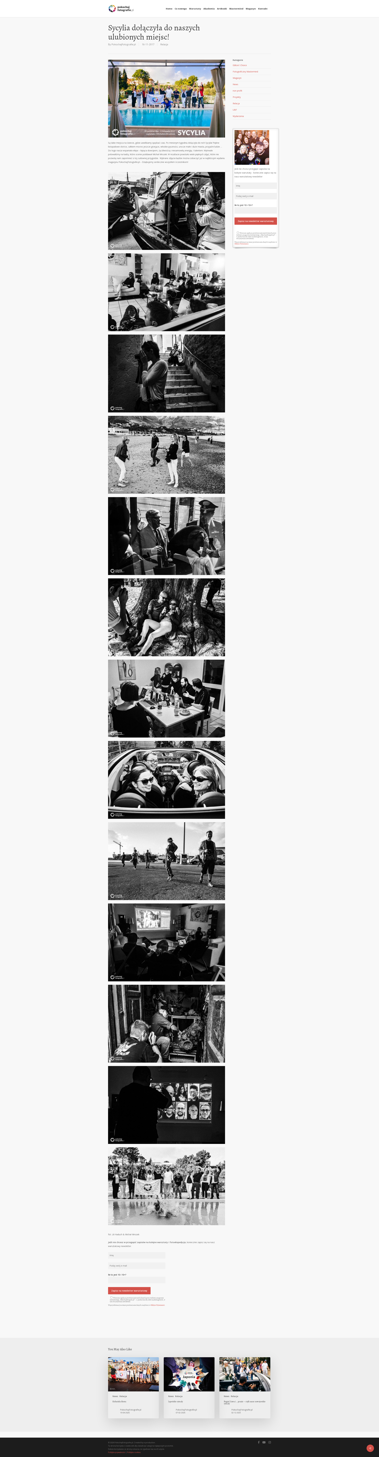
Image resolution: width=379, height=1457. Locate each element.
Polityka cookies (134, 1452)
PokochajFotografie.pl (123, 44)
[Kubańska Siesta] (133, 1387)
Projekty (237, 97)
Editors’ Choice (240, 65)
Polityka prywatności (116, 1452)
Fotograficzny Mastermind (245, 71)
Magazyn (237, 78)
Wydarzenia (238, 116)
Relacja (164, 44)
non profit (237, 90)
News (235, 84)
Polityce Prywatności (158, 1305)
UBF (235, 109)
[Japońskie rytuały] (189, 1387)
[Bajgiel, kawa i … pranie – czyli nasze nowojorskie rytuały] (244, 1387)
